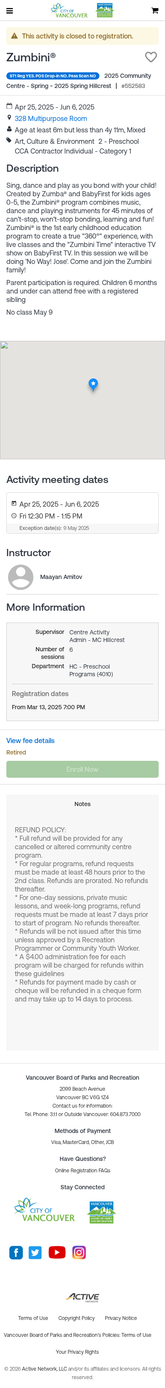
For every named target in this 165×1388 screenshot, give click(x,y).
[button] (151, 57)
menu (10, 10)
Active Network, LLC (45, 1369)
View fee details (30, 740)
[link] (51, 118)
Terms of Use (136, 1335)
